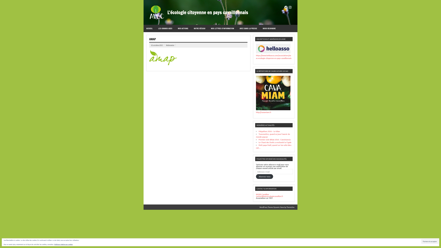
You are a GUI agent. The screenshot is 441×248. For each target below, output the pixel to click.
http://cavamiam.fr (263, 112)
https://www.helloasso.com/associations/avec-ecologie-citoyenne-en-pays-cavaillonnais (273, 56)
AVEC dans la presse (248, 28)
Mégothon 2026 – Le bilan (269, 131)
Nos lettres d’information (222, 28)
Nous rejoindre (269, 28)
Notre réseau (199, 28)
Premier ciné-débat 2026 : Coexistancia (275, 139)
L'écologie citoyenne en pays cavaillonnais (207, 12)
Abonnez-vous (264, 176)
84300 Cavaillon (262, 194)
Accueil (149, 28)
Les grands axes (165, 28)
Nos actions (183, 28)
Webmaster (170, 45)
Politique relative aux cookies (63, 244)
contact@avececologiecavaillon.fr (269, 196)
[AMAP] (163, 64)
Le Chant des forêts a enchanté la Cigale (275, 142)
